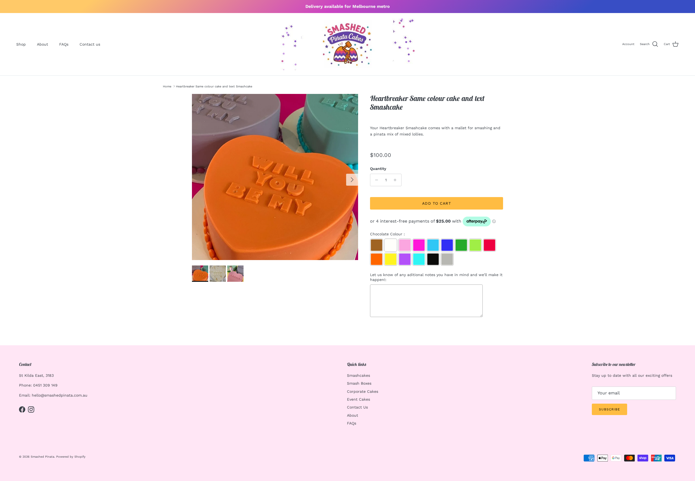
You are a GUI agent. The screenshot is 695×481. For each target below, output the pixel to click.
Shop (21, 44)
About (42, 44)
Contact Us (357, 407)
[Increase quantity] (396, 180)
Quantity (378, 168)
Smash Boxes (359, 383)
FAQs (63, 44)
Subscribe (609, 409)
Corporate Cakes (362, 391)
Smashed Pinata (42, 456)
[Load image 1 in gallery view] (275, 177)
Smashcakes (358, 375)
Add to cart (436, 203)
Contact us (90, 44)
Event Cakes (358, 399)
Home (167, 86)
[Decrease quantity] (375, 180)
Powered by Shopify (71, 456)
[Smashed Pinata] (347, 44)
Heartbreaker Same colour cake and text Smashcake (214, 86)
